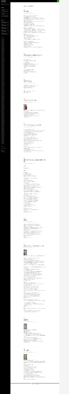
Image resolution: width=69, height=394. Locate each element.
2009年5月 (2, 113)
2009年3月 (2, 115)
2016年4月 (2, 55)
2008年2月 (2, 130)
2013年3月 (2, 78)
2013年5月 (2, 76)
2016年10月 (3, 49)
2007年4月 (2, 141)
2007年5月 (2, 140)
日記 (24, 53)
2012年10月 (3, 84)
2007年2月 (2, 143)
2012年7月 (2, 87)
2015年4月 (2, 66)
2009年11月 (3, 106)
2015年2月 (2, 67)
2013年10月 (3, 74)
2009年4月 (2, 114)
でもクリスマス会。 (31, 100)
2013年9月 (2, 75)
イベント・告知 (3, 148)
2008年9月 (2, 122)
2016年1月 (2, 57)
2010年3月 (2, 102)
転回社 (30, 13)
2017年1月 (2, 46)
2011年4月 (2, 95)
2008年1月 (2, 131)
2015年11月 (3, 59)
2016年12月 (3, 47)
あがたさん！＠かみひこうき (34, 246)
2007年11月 (3, 133)
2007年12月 (3, 132)
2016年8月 (2, 50)
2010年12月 (3, 96)
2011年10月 (3, 93)
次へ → (38, 384)
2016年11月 (3, 48)
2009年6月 (2, 112)
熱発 (25, 220)
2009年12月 (3, 105)
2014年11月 (3, 68)
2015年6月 (2, 65)
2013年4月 (2, 77)
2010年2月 (2, 103)
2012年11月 (3, 83)
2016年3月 (2, 56)
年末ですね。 (28, 81)
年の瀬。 (27, 11)
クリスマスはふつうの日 (32, 125)
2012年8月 (2, 86)
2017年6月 (2, 40)
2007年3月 (2, 142)
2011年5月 (2, 94)
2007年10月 (3, 134)
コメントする (33, 13)
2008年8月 (2, 123)
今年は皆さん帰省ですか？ (33, 55)
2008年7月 (2, 124)
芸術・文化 (2, 150)
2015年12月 (3, 58)
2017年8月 (2, 39)
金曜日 (26, 320)
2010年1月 (2, 104)
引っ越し (27, 350)
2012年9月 (2, 85)
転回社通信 (3, 1)
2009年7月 (2, 111)
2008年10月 (3, 121)
